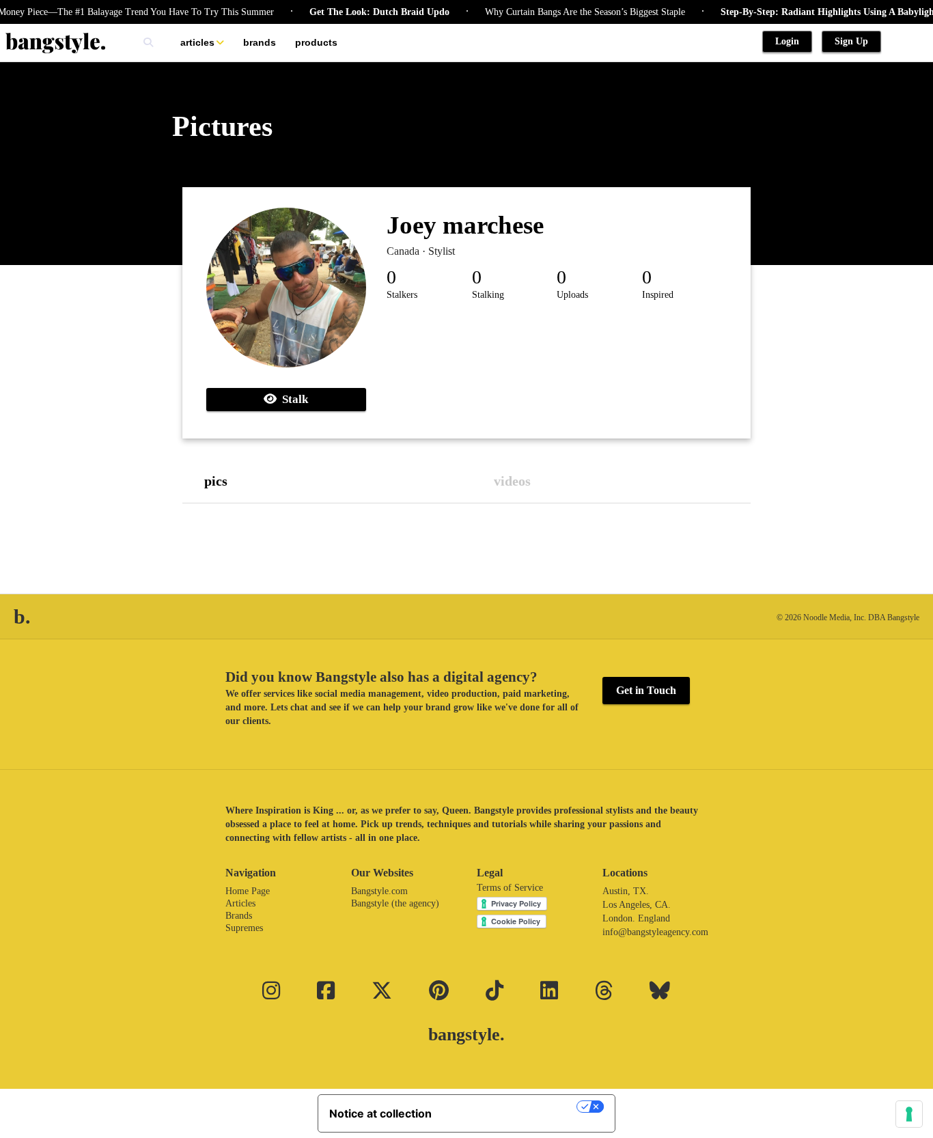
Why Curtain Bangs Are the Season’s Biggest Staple (571, 12)
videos (512, 480)
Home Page (247, 891)
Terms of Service (510, 888)
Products (316, 42)
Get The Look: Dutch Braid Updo (365, 12)
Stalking (488, 295)
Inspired (657, 295)
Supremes (244, 928)
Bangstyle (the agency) (395, 903)
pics (215, 480)
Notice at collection (380, 1113)
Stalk (292, 399)
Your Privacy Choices (511, 1106)
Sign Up (851, 41)
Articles (197, 42)
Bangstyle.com (379, 891)
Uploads (572, 295)
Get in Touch (646, 690)
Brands (259, 42)
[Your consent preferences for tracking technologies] (909, 1114)
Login (787, 41)
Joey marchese (465, 225)
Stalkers (402, 295)
